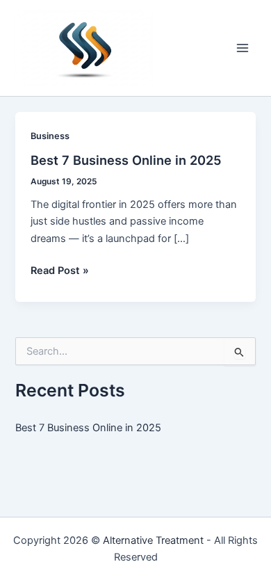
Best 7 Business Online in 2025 (126, 160)
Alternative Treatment (153, 540)
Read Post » (60, 271)
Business (50, 136)
